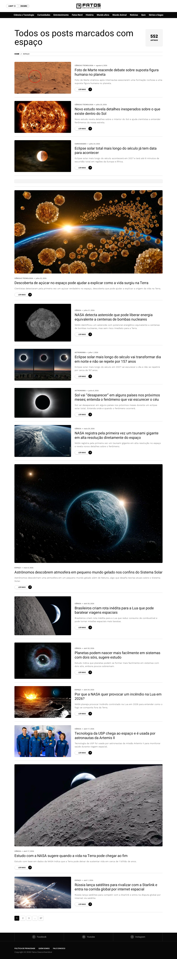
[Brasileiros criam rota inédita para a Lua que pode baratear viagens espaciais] (42, 615)
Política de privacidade (24, 948)
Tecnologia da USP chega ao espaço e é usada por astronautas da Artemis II (115, 736)
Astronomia (80, 352)
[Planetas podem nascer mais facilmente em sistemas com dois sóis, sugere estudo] (42, 661)
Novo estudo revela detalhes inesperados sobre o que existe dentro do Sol (117, 111)
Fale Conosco (59, 948)
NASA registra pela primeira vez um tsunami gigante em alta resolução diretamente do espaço (116, 435)
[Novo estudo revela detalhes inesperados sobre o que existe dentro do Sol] (42, 117)
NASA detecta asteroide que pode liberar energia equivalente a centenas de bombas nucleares (114, 317)
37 (41, 918)
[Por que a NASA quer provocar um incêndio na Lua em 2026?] (42, 702)
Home (16, 54)
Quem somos (44, 948)
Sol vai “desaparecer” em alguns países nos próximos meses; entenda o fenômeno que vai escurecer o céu (117, 397)
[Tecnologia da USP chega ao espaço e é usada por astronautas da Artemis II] (42, 741)
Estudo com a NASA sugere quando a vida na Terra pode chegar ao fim (71, 856)
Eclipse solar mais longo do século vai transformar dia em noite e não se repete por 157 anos (118, 359)
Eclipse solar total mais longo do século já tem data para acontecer (116, 151)
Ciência (78, 310)
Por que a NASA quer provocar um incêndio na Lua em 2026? (118, 697)
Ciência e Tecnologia (84, 65)
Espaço (17, 567)
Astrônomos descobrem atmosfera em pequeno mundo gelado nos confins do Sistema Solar (88, 572)
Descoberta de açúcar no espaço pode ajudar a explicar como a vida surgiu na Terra (81, 283)
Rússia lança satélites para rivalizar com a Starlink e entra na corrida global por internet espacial (116, 887)
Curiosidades (80, 144)
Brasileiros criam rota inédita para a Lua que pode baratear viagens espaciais (114, 610)
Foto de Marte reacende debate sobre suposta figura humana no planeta (117, 72)
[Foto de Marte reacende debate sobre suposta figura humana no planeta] (42, 78)
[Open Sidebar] (169, 27)
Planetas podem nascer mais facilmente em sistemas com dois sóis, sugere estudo (117, 655)
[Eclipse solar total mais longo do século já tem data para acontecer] (42, 156)
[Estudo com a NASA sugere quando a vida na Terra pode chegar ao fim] (88, 805)
